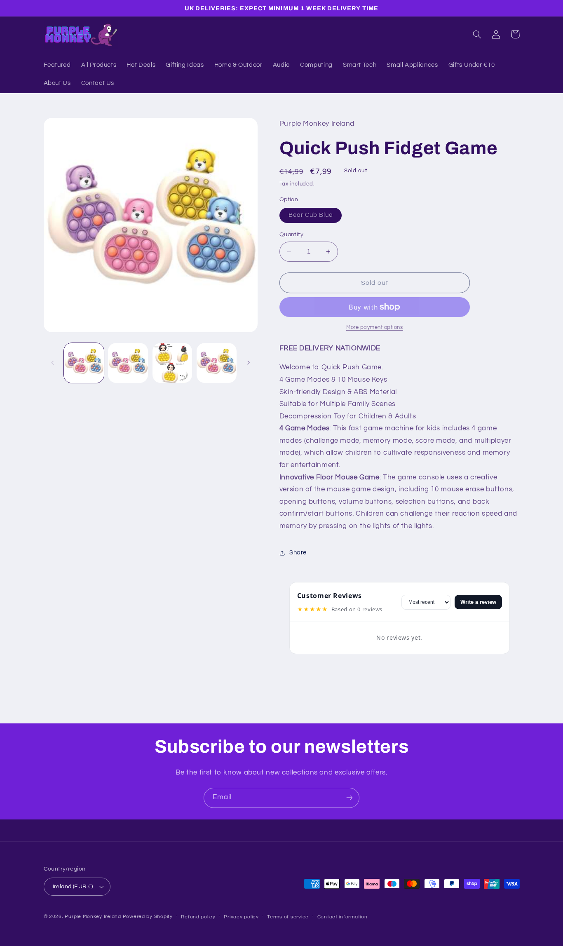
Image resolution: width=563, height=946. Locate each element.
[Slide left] (53, 363)
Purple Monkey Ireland (93, 916)
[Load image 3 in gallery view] (172, 363)
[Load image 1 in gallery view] (84, 363)
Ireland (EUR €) (73, 887)
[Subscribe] (349, 798)
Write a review (478, 602)
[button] (477, 34)
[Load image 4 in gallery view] (217, 363)
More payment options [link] (374, 327)
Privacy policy (241, 917)
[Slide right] (248, 363)
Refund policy (198, 917)
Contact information (342, 917)
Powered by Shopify (148, 916)
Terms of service (288, 917)
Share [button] (298, 552)
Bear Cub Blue (315, 217)
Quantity (291, 235)
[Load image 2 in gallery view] (128, 363)
